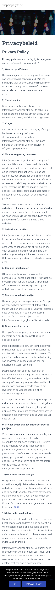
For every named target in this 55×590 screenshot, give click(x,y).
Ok (14, 584)
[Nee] (51, 577)
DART (16, 507)
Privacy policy (34, 584)
